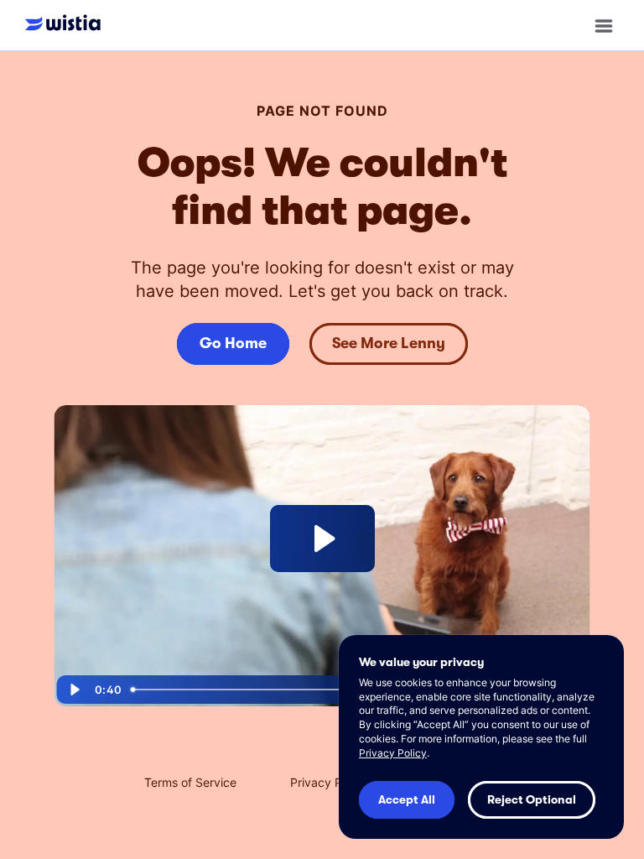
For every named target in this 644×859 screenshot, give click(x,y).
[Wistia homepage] (66, 24)
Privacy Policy (328, 782)
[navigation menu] (604, 25)
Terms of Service (190, 782)
